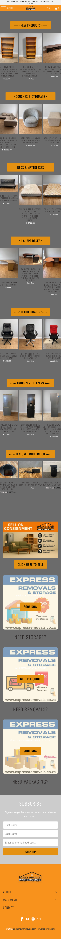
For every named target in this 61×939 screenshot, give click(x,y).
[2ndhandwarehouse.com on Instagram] (33, 919)
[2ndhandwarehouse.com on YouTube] (27, 919)
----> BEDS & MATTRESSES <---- (31, 167)
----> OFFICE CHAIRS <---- (30, 311)
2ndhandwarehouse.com (24, 929)
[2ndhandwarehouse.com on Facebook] (22, 919)
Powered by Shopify (46, 929)
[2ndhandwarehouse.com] (30, 8)
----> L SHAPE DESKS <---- (30, 240)
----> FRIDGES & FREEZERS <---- (30, 383)
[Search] (49, 8)
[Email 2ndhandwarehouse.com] (38, 919)
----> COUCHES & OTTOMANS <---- (30, 96)
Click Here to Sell (31, 564)
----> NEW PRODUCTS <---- (30, 25)
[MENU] (1, 8)
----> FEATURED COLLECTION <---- (30, 454)
